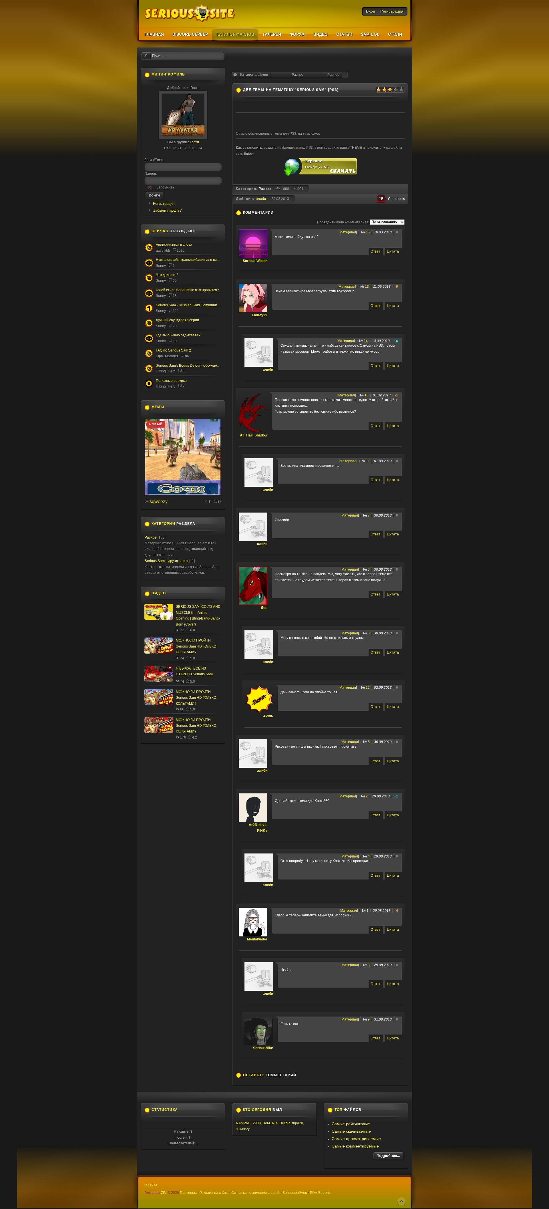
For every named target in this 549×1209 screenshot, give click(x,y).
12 (368, 688)
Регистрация (163, 203)
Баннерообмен (295, 1193)
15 (368, 232)
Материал (347, 232)
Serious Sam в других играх (166, 561)
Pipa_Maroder (167, 356)
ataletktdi (163, 251)
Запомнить (165, 187)
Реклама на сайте (214, 1193)
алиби (261, 199)
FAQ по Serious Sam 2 (173, 350)
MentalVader (257, 939)
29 (175, 326)
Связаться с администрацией (255, 1193)
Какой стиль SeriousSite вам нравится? (187, 290)
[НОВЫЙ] (182, 494)
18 (175, 296)
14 (366, 341)
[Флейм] (149, 251)
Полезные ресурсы (171, 381)
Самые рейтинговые (351, 1123)
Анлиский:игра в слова (174, 245)
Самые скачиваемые (351, 1131)
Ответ (375, 251)
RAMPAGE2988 (248, 1123)
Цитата (393, 251)
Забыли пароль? (167, 210)
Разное (333, 75)
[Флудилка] (149, 266)
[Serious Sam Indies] (149, 372)
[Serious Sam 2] (149, 357)
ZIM (164, 1193)
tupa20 (297, 1123)
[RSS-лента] (276, 213)
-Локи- (268, 716)
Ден (264, 608)
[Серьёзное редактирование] (149, 387)
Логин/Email (154, 160)
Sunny (161, 266)
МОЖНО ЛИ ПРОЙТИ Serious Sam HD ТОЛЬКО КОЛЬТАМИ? (196, 646)
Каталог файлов (254, 75)
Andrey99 (259, 315)
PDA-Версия (320, 1193)
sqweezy (159, 501)
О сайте (150, 1185)
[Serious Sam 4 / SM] (149, 281)
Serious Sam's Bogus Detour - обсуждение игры (194, 366)
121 (176, 311)
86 (187, 356)
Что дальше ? (167, 275)
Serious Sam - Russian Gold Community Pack (191, 305)
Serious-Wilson (255, 261)
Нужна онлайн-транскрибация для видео (189, 260)
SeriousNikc (263, 1048)
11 (368, 461)
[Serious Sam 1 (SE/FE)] (149, 312)
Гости (194, 142)
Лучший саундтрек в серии (177, 320)
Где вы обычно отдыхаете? (178, 335)
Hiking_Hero (166, 371)
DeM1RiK (270, 1123)
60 (175, 281)
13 (367, 287)
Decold (285, 1123)
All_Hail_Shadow (253, 435)
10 (367, 395)
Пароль (150, 174)
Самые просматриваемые (356, 1138)
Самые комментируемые (355, 1146)
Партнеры (188, 1193)
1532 (181, 251)
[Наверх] (401, 1201)
